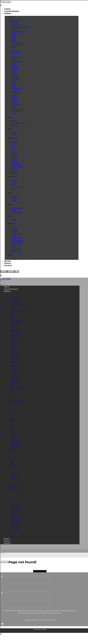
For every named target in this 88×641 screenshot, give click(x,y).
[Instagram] (1, 574)
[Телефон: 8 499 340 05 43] (4, 624)
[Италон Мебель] (1, 624)
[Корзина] (1, 275)
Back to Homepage (39, 571)
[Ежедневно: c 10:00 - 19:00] (3, 624)
